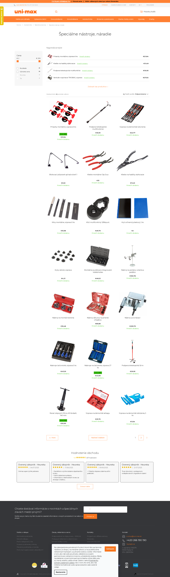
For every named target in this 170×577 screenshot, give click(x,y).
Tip (30, 78)
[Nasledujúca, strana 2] (141, 437)
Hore (53, 438)
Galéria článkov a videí (118, 5)
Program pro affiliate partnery (97, 536)
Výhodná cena (30, 72)
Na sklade (30, 68)
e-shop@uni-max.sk (134, 536)
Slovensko (90, 539)
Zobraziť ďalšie (85, 486)
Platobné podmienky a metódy (28, 547)
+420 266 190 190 (21, 5)
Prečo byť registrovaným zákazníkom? (30, 550)
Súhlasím (110, 549)
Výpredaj (105, 5)
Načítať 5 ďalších (98, 438)
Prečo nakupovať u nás (25, 542)
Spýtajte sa (131, 544)
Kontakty (132, 5)
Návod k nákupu (22, 539)
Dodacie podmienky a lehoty (27, 544)
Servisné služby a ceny (59, 542)
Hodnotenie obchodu (85, 453)
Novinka (30, 75)
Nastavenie (60, 572)
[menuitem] (23, 19)
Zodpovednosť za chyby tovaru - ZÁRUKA (66, 536)
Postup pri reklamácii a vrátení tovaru (64, 539)
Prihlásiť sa (90, 516)
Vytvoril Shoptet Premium (145, 574)
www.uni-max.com (93, 542)
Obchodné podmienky (25, 536)
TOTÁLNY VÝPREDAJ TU (61, 1)
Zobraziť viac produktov (97, 87)
